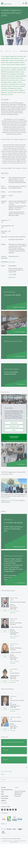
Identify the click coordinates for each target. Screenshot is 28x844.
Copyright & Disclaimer (14, 437)
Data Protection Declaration (14, 436)
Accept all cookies (14, 422)
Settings (13, 430)
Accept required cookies (14, 426)
